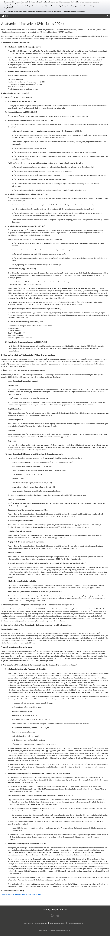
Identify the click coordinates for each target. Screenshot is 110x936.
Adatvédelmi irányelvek (57, 923)
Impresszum (28, 923)
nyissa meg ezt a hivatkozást (13, 4)
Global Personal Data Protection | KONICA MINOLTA (21, 895)
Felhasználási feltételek (75, 923)
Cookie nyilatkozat (41, 923)
